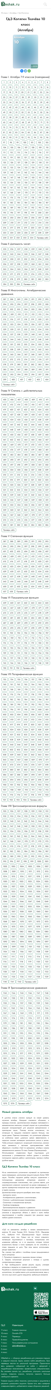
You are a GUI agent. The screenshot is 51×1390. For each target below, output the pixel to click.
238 (25, 249)
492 (25, 459)
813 (32, 719)
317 (18, 319)
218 (18, 227)
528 (32, 485)
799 (32, 709)
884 (39, 769)
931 (47, 811)
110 (47, 147)
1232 (46, 1063)
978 (32, 846)
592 (39, 541)
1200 (30, 1038)
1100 (22, 946)
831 (11, 734)
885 (46, 769)
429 (25, 414)
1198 (13, 1038)
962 (18, 836)
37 (29, 102)
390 (40, 369)
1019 (46, 876)
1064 (22, 916)
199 (32, 212)
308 (4, 314)
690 (25, 623)
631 (18, 571)
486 (32, 454)
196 (11, 212)
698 (32, 628)
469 (11, 444)
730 (11, 653)
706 (39, 633)
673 (4, 613)
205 (25, 217)
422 (25, 409)
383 (39, 364)
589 (18, 541)
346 (25, 339)
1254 (30, 1083)
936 (32, 816)
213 (32, 222)
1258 (13, 1088)
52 (22, 112)
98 (11, 142)
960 (4, 836)
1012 (38, 871)
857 (46, 749)
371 (4, 359)
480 (39, 449)
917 (25, 794)
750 (4, 668)
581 (11, 525)
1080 (5, 931)
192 (32, 207)
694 (4, 628)
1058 (22, 911)
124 (47, 157)
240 (40, 249)
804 (18, 714)
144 (39, 172)
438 (39, 419)
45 (29, 107)
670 (33, 608)
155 (18, 182)
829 (46, 729)
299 (39, 304)
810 (11, 719)
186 (40, 202)
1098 (5, 946)
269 (46, 269)
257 (11, 264)
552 (4, 505)
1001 (46, 861)
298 (32, 304)
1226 (46, 1058)
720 (39, 643)
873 (11, 764)
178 (32, 197)
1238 (46, 1068)
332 (25, 329)
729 (4, 653)
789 (11, 704)
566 (4, 515)
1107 (30, 951)
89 (4, 137)
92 (22, 137)
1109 (46, 951)
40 (47, 102)
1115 (46, 956)
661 (18, 603)
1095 (30, 941)
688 (11, 623)
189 (11, 207)
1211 (21, 1048)
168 (11, 192)
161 (11, 187)
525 (11, 485)
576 (25, 520)
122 (32, 157)
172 (40, 192)
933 (11, 816)
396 (32, 374)
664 (39, 603)
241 (47, 249)
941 (18, 821)
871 (47, 759)
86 (35, 132)
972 (39, 841)
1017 (30, 876)
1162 (13, 1008)
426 (4, 414)
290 (25, 299)
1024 (38, 881)
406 (11, 399)
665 (46, 603)
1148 (46, 993)
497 (11, 464)
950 (33, 826)
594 (4, 546)
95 (41, 137)
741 (40, 658)
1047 (30, 901)
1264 (13, 1093)
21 (28, 92)
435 (18, 419)
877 (39, 764)
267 (32, 269)
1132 (38, 971)
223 (4, 232)
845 (11, 744)
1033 (13, 891)
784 (25, 699)
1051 (13, 906)
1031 (46, 886)
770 (26, 689)
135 (25, 167)
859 (11, 754)
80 (47, 127)
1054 (38, 906)
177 (25, 197)
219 (25, 227)
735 (46, 653)
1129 (13, 971)
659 (4, 603)
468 (4, 444)
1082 (21, 931)
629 (4, 571)
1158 (30, 1003)
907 (4, 789)
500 (33, 464)
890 (33, 774)
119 (11, 157)
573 (4, 520)
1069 (13, 921)
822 (46, 724)
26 (10, 97)
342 (46, 334)
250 (11, 259)
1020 (5, 881)
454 (4, 434)
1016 (22, 876)
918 (32, 794)
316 (11, 319)
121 (25, 157)
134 (18, 167)
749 (46, 663)
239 (33, 249)
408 (26, 399)
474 (46, 444)
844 (4, 744)
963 (25, 836)
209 (4, 222)
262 (46, 264)
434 (11, 419)
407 (19, 399)
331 (18, 329)
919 (39, 794)
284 (4, 284)
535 (32, 490)
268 (39, 269)
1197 (5, 1038)
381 (25, 364)
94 (35, 137)
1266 (30, 1093)
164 (32, 187)
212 (25, 222)
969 (19, 841)
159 (47, 182)
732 (25, 653)
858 (4, 754)
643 (4, 581)
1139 (46, 976)
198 (25, 212)
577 (32, 520)
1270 (13, 1098)
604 (25, 551)
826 (25, 729)
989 (11, 856)
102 (39, 142)
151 (40, 177)
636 (4, 576)
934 (18, 816)
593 (46, 541)
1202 (46, 1038)
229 (46, 232)
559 (4, 510)
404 (46, 379)
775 (11, 694)
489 (4, 459)
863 (39, 754)
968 (11, 841)
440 (4, 424)
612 (33, 556)
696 (18, 628)
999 (31, 861)
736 (4, 658)
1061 (46, 911)
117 (47, 152)
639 (25, 576)
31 (41, 97)
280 (25, 279)
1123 (13, 966)
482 (4, 454)
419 (4, 409)
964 (32, 836)
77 (29, 127)
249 (4, 259)
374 (25, 359)
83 (16, 132)
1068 (5, 921)
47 (41, 107)
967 (4, 841)
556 (32, 505)
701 (4, 633)
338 (18, 334)
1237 (38, 1068)
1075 (13, 926)
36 (23, 102)
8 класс (4, 1339)
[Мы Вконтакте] (35, 1288)
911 (33, 789)
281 (32, 279)
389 (33, 369)
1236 (30, 1068)
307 (46, 309)
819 (25, 724)
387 (18, 369)
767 (4, 689)
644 (11, 581)
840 (25, 739)
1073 (46, 921)
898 (39, 779)
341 (39, 334)
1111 (13, 956)
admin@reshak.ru (19, 1345)
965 (39, 836)
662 (25, 603)
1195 (38, 1033)
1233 (5, 1068)
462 (11, 439)
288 (11, 299)
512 (18, 474)
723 (11, 648)
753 (4, 679)
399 (4, 379)
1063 (13, 916)
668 (18, 608)
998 (25, 861)
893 (4, 779)
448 (11, 429)
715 (4, 643)
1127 (46, 966)
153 (4, 182)
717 (18, 643)
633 (32, 571)
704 (25, 633)
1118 (21, 961)
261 (39, 264)
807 (39, 714)
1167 (5, 1013)
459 (39, 434)
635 (46, 571)
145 (47, 172)
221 (39, 227)
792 (32, 704)
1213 (38, 1048)
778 (32, 694)
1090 (38, 936)
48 (47, 107)
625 (25, 566)
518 (11, 480)
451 (32, 429)
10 (10, 87)
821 (39, 724)
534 (25, 490)
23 (41, 92)
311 (26, 314)
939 (4, 821)
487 (39, 454)
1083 (30, 931)
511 (11, 474)
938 (46, 816)
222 (46, 227)
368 (32, 354)
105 (11, 147)
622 (4, 566)
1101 (30, 946)
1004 (22, 866)
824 (11, 729)
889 (25, 774)
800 (39, 709)
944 (39, 821)
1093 (13, 941)
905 (39, 784)
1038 (5, 896)
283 (46, 279)
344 (11, 339)
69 (29, 122)
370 (46, 354)
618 (25, 561)
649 (46, 581)
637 (11, 576)
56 (47, 112)
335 (46, 329)
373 (18, 359)
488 (46, 454)
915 (11, 794)
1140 (5, 981)
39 (41, 102)
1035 (30, 891)
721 (47, 643)
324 (18, 324)
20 (22, 92)
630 (11, 571)
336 (4, 334)
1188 (30, 1028)
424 (39, 409)
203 (11, 217)
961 (11, 836)
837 (4, 739)
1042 (38, 896)
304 (25, 309)
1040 (22, 896)
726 (32, 648)
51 (16, 112)
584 (32, 525)
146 (4, 177)
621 (47, 561)
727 (39, 648)
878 (46, 764)
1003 (13, 866)
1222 (13, 1058)
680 (4, 618)
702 (11, 633)
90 (10, 137)
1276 (12, 1103)
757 (32, 679)
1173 (5, 1018)
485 (25, 454)
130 (40, 162)
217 (11, 227)
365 (11, 354)
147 (11, 177)
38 (35, 102)
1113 (30, 956)
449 (18, 429)
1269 (5, 1098)
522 (39, 480)
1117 (13, 961)
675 (18, 613)
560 (11, 510)
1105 (13, 951)
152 (47, 177)
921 (4, 799)
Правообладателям (20, 1339)
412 (4, 404)
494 (39, 459)
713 (40, 638)
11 (16, 87)
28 (23, 97)
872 (4, 764)
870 (40, 759)
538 (4, 495)
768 (11, 689)
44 (23, 107)
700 (46, 628)
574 (11, 520)
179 (39, 197)
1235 (22, 1068)
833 (25, 734)
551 (47, 500)
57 (4, 117)
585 (39, 525)
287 (4, 299)
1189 (38, 1028)
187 (47, 202)
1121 (46, 961)
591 (32, 541)
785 (32, 699)
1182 (30, 1023)
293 (46, 299)
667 (11, 608)
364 (4, 354)
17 (4, 92)
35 (17, 102)
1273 (38, 1098)
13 (29, 87)
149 (25, 177)
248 (46, 254)
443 (25, 424)
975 (11, 846)
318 (25, 319)
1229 (22, 1063)
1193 (21, 1033)
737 (11, 658)
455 (11, 434)
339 (25, 334)
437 (32, 419)
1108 (38, 951)
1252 (13, 1083)
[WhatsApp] (29, 70)
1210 (13, 1048)
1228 (13, 1063)
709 (11, 638)
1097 (46, 941)
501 (39, 464)
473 (39, 444)
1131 (30, 971)
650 (4, 586)
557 (39, 505)
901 (11, 784)
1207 (38, 1043)
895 (18, 779)
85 (29, 132)
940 (11, 821)
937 (39, 816)
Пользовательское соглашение (25, 1342)
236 (11, 249)
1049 (46, 901)
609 (12, 556)
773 (47, 689)
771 (33, 689)
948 (18, 826)
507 (32, 469)
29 (29, 97)
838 (11, 739)
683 (25, 618)
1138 (38, 976)
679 (46, 613)
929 (33, 811)
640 (33, 576)
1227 (5, 1063)
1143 (5, 993)
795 (4, 709)
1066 (38, 916)
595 (11, 546)
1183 (38, 1023)
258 (18, 264)
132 (4, 167)
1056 (5, 911)
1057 (13, 911)
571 (40, 515)
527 (25, 485)
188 (4, 207)
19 (16, 92)
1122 (5, 966)
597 (25, 546)
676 (25, 613)
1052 (21, 906)
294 (4, 304)
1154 (46, 998)
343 (4, 339)
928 (25, 811)
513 (25, 474)
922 (11, 799)
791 (25, 704)
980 (46, 846)
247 (39, 254)
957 (32, 831)
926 (11, 811)
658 (11, 591)
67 (17, 122)
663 (32, 603)
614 (47, 556)
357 (4, 349)
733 (32, 653)
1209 (5, 1048)
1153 (38, 998)
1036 (38, 891)
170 (26, 192)
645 (18, 581)
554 (18, 505)
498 (18, 464)
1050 (5, 906)
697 (25, 628)
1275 (5, 1103)
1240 (13, 1073)
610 (19, 556)
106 (18, 147)
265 (18, 269)
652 (18, 586)
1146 (30, 993)
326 (32, 324)
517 (4, 480)
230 (4, 237)
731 (18, 653)
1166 (46, 1008)
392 (4, 374)
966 (46, 836)
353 (25, 344)
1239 (5, 1073)
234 (31, 237)
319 (32, 319)
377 (47, 359)
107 (26, 147)
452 (39, 429)
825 (18, 729)
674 (11, 613)
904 (32, 784)
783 (18, 699)
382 (32, 364)
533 (18, 490)
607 (46, 551)
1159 (38, 1003)
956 (25, 831)
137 (40, 167)
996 (11, 861)
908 (11, 789)
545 (4, 500)
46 (35, 107)
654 (32, 586)
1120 (38, 961)
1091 (46, 936)
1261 (38, 1088)
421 (18, 409)
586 (46, 525)
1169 (22, 1013)
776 (18, 694)
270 (4, 274)
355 (39, 344)
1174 (13, 1018)
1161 (5, 1008)
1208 (46, 1043)
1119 (29, 961)
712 (33, 638)
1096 (38, 941)
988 (4, 856)
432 (46, 414)
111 (4, 152)
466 (39, 439)
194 (47, 207)
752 (17, 668)
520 (25, 480)
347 (32, 339)
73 (4, 127)
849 (39, 744)
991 (25, 856)
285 (11, 284)
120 (18, 157)
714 (47, 638)
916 (18, 794)
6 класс (4, 1346)
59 (16, 117)
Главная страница (19, 1330)
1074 (5, 926)
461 (4, 439)
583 (25, 525)
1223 (21, 1058)
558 (46, 505)
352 (18, 344)
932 (4, 816)
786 (39, 699)
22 (35, 92)
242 (4, 254)
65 (4, 122)
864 (46, 754)
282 (39, 279)
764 (32, 684)
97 (4, 142)
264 (11, 269)
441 (11, 424)
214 (39, 222)
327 (39, 324)
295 (11, 304)
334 (39, 329)
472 (32, 444)
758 (39, 679)
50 (10, 112)
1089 (30, 936)
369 (39, 354)
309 (12, 314)
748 (39, 663)
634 (39, 571)
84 (23, 132)
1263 (5, 1093)
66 (10, 122)
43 (16, 107)
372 (11, 359)
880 (11, 769)
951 (39, 826)
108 (33, 147)
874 (18, 764)
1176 (30, 1018)
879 (4, 769)
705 (32, 633)
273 (25, 274)
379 (11, 364)
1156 (13, 1003)
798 (25, 709)
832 (18, 734)
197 (18, 212)
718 (25, 643)
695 (11, 628)
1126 (38, 966)
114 (25, 152)
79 (41, 127)
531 (4, 490)
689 (18, 623)
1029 (30, 886)
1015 (13, 876)
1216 (13, 1053)
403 (38, 379)
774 (4, 694)
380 (18, 364)
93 (29, 137)
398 (46, 374)
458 (32, 434)
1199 (21, 1038)
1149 (5, 998)
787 (47, 699)
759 (46, 679)
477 (18, 449)
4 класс (4, 1352)
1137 (30, 976)
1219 (38, 1053)
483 (11, 454)
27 (17, 97)
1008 (5, 871)
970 (26, 841)
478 (25, 449)
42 (10, 107)
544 (46, 495)
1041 (30, 896)
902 (18, 784)
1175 (21, 1018)
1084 (38, 931)
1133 (46, 971)
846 (18, 744)
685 (39, 618)
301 (4, 309)
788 (4, 704)
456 (18, 434)
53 (29, 112)
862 (32, 754)
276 (46, 274)
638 (18, 576)
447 (4, 429)
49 (4, 112)
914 (4, 794)
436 (25, 419)
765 (39, 684)
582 (18, 525)
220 (32, 227)
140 (11, 172)
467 (46, 439)
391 (47, 369)
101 (32, 142)
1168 (13, 1013)
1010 (22, 871)
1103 (46, 946)
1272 (30, 1098)
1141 (12, 981)
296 (18, 304)
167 (4, 192)
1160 (46, 1003)
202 (4, 217)
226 (25, 232)
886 (4, 774)
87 (41, 132)
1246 (13, 1078)
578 (39, 520)
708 (4, 638)
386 (11, 369)
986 (39, 851)
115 (33, 152)
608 (4, 556)
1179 (5, 1023)
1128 (5, 971)
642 (46, 576)
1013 (46, 871)
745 (18, 663)
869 (33, 759)
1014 (5, 876)
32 (47, 97)
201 (47, 212)
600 (46, 546)
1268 (46, 1093)
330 (11, 329)
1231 (38, 1063)
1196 (46, 1033)
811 (19, 719)
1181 (21, 1023)
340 (33, 334)
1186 (13, 1028)
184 (25, 202)
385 (4, 369)
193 (39, 207)
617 (18, 561)
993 (39, 856)
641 (39, 576)
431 (39, 414)
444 (32, 424)
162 (18, 187)
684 (32, 618)
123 (39, 157)
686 (46, 618)
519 (18, 480)
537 (46, 490)
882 (25, 769)
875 (25, 764)
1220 (46, 1053)
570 (33, 515)
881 (18, 769)
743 (4, 663)
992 (32, 856)
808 (46, 714)
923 (18, 799)
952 (46, 826)
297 (25, 304)
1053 (30, 906)
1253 (21, 1083)
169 (18, 192)
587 (4, 541)
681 (11, 618)
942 (25, 821)
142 (25, 172)
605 (32, 551)
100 (24, 142)
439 (46, 419)
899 (46, 779)
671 (40, 608)
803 (11, 714)
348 (39, 339)
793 (39, 704)
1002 (5, 866)
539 (11, 495)
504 (11, 469)
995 (4, 861)
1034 (22, 891)
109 (40, 147)
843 (46, 739)
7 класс (4, 1342)
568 (18, 515)
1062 (5, 916)
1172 (46, 1013)
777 (25, 694)
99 (17, 142)
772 (39, 689)
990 (18, 856)
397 (39, 374)
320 (39, 319)
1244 (46, 1073)
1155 (5, 1003)
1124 (22, 966)
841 (32, 739)
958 (39, 831)
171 (33, 192)
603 (18, 551)
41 (4, 107)
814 (39, 719)
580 (4, 525)
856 (39, 749)
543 (39, 495)
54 (35, 112)
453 (46, 429)
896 (25, 779)
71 (41, 122)
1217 (21, 1053)
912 (40, 789)
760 (4, 684)
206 (32, 217)
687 (4, 623)
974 (4, 846)
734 (39, 653)
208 (46, 217)
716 (11, 643)
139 (4, 172)
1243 (38, 1073)
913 (47, 789)
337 (11, 334)
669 (26, 608)
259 (25, 264)
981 (4, 851)
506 (25, 469)
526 (18, 485)
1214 (46, 1048)
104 (4, 147)
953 (4, 831)
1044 (5, 901)
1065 (30, 916)
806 (32, 714)
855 (32, 749)
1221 (5, 1058)
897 (32, 779)
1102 (38, 946)
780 (46, 694)
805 (25, 714)
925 (4, 811)
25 (4, 97)
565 (46, 510)
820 (32, 724)
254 (39, 259)
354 (32, 344)
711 (26, 638)
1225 (38, 1058)
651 (11, 586)
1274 (46, 1098)
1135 (13, 976)
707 (47, 633)
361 (32, 349)
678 (39, 613)
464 (25, 439)
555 (25, 505)
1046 (22, 901)
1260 (30, 1088)
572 (46, 515)
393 (11, 374)
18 (10, 92)
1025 (46, 881)
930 (40, 811)
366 (18, 354)
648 (39, 581)
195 (4, 212)
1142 (19, 981)
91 (16, 137)
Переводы (16, 1336)
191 (25, 207)
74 (10, 127)
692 (39, 623)
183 (18, 202)
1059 (30, 911)
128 (25, 162)
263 (4, 269)
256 (4, 264)
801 (47, 709)
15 (41, 87)
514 (32, 474)
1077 (30, 926)
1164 (30, 1008)
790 (18, 704)
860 (18, 754)
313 (39, 314)
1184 (46, 1023)
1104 (5, 951)
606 (39, 551)
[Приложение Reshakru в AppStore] (41, 1314)
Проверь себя (42, 237)
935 (25, 816)
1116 (5, 961)
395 (25, 374)
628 (46, 566)
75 (17, 127)
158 (39, 182)
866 (11, 759)
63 (41, 117)
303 (18, 309)
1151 (21, 998)
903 (25, 784)
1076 (22, 926)
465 (32, 439)
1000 (39, 861)
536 (39, 490)
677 (32, 613)
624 (18, 566)
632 (25, 571)
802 (4, 714)
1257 (5, 1088)
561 (18, 510)
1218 (30, 1053)
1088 (22, 936)
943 (32, 821)
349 (46, 339)
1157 (21, 1003)
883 (32, 769)
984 (25, 851)
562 (25, 510)
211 (19, 222)
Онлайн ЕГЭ (17, 1333)
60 (23, 117)
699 (39, 628)
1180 (13, 1023)
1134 (5, 976)
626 (32, 566)
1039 (13, 896)
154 (11, 182)
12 (23, 87)
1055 (46, 906)
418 (47, 404)
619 (32, 561)
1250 (46, 1078)
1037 (46, 891)
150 (33, 177)
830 (4, 734)
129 (33, 162)
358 (11, 349)
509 (46, 469)
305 (32, 309)
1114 (38, 956)
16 (47, 87)
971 (33, 841)
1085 (46, 931)
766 (46, 684)
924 (24, 799)
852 (11, 749)
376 (39, 359)
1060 (38, 911)
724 (18, 648)
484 (18, 454)
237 (18, 249)
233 (24, 237)
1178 (46, 1018)
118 (4, 157)
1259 (22, 1088)
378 (4, 364)
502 (46, 464)
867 (18, 759)
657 (4, 591)
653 (25, 586)
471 (26, 444)
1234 (13, 1068)
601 (4, 551)
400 (13, 379)
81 (4, 132)
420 (11, 409)
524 (4, 485)
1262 (46, 1088)
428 (18, 414)
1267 (38, 1093)
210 (11, 222)
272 (18, 274)
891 (39, 774)
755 (18, 679)
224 (11, 232)
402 (29, 379)
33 (4, 102)
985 (32, 851)
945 (46, 821)
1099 (14, 946)
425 (46, 409)
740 (32, 658)
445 (39, 424)
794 (46, 704)
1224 (30, 1058)
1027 (13, 886)
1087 (13, 936)
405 (4, 399)
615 (4, 561)
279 (18, 279)
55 (41, 112)
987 (46, 851)
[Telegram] (25, 70)
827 (32, 729)
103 (47, 142)
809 (4, 719)
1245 (5, 1078)
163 (25, 187)
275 (39, 274)
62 (35, 117)
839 (18, 739)
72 (47, 122)
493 (32, 459)
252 (25, 259)
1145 (22, 993)
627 (39, 566)
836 (46, 734)
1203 (5, 1043)
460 (46, 434)
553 (11, 505)
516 (47, 474)
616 (11, 561)
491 (18, 459)
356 (46, 344)
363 (46, 349)
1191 (5, 1033)
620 (39, 561)
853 (18, 749)
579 (46, 520)
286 (18, 284)
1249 (38, 1078)
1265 (22, 1093)
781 (4, 699)
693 (46, 623)
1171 (38, 1013)
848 (32, 744)
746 (25, 663)
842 (39, 739)
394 (18, 374)
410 (40, 399)
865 (4, 759)
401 (21, 379)
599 (39, 546)
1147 (38, 993)
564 (39, 510)
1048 (38, 901)
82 (10, 132)
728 (46, 648)
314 (47, 314)
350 (4, 344)
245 (25, 254)
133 (11, 167)
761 (11, 684)
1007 (46, 866)
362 (39, 349)
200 (39, 212)
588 (11, 541)
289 (18, 299)
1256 (46, 1083)
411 (47, 399)
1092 (5, 941)
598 (32, 546)
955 (18, 831)
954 (11, 831)
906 (46, 784)
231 (11, 237)
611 (26, 556)
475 (4, 449)
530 (46, 485)
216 (4, 227)
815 (47, 719)
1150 (13, 998)
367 (25, 354)
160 (4, 187)
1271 (21, 1098)
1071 (30, 921)
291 (32, 299)
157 (33, 182)
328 (46, 324)
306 (39, 309)
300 (46, 304)
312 (33, 314)
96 (47, 137)
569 (26, 515)
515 (39, 474)
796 (11, 709)
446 (46, 424)
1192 (13, 1033)
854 (25, 749)
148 (18, 177)
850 (46, 744)
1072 (38, 921)
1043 (46, 896)
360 (25, 349)
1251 (5, 1083)
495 (46, 459)
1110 (5, 956)
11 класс (4, 1330)
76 (23, 127)
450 (25, 429)
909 (19, 789)
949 (25, 826)
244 (18, 254)
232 (18, 237)
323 (11, 324)
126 (11, 162)
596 (18, 546)
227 (32, 232)
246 (32, 254)
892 (46, 774)
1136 (22, 976)
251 (18, 259)
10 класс (4, 1333)
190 (18, 207)
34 (10, 102)
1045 (13, 901)
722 (4, 648)
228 (39, 232)
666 (4, 608)
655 (39, 586)
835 (39, 734)
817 (11, 724)
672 (46, 608)
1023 (30, 881)
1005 (30, 866)
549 (33, 500)
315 (4, 319)
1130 (22, 971)
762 (18, 684)
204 (18, 217)
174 (4, 197)
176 (18, 197)
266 (25, 269)
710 (19, 638)
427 (11, 414)
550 (40, 500)
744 (11, 663)
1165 (38, 1008)
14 (35, 87)
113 (18, 152)
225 (18, 232)
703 (18, 633)
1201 (38, 1038)
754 (11, 679)
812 (25, 719)
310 (19, 314)
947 (11, 826)
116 (40, 152)
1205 (22, 1043)
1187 (21, 1028)
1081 (13, 931)
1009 (14, 871)
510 (4, 474)
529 (39, 485)
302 (11, 309)
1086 (5, 936)
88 (47, 132)
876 (32, 764)
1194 (30, 1033)
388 (25, 369)
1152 (30, 998)
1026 (5, 886)
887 (11, 774)
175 (11, 197)
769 (18, 689)
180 (47, 197)
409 (33, 399)
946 (4, 826)
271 (11, 274)
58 (10, 117)
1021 (13, 881)
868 (26, 759)
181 (4, 202)
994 (46, 856)
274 (32, 274)
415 (25, 404)
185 (32, 202)
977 (25, 846)
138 (47, 167)
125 (4, 162)
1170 (30, 1013)
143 (32, 172)
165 (39, 187)
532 (11, 490)
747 (32, 663)
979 (39, 846)
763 (25, 684)
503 (4, 469)
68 (23, 122)
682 (18, 618)
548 (25, 500)
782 (11, 699)
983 (18, 851)
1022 (21, 881)
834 (32, 734)
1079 (46, 926)
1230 (30, 1063)
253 (32, 259)
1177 (38, 1018)
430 (33, 414)
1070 (22, 921)
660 (11, 603)
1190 (46, 1028)
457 (25, 434)
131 (47, 162)
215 (47, 222)
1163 (21, 1008)
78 (35, 127)
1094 (22, 941)
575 (18, 520)
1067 (46, 916)
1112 (21, 956)
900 (4, 784)
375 (32, 359)
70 (35, 122)
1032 (5, 891)
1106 (22, 951)
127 (18, 162)
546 (11, 500)
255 (46, 259)
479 (32, 449)
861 (25, 754)
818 (18, 724)
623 (11, 566)
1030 (38, 886)
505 (18, 469)
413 (11, 404)
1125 (30, 966)
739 (25, 658)
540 (18, 495)
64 (47, 117)
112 (11, 152)
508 (39, 469)
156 (25, 182)
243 (11, 254)
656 (46, 586)
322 (4, 324)
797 (18, 709)
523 (46, 480)
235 (4, 249)
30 (35, 97)
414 (18, 404)
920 (46, 794)
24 (47, 92)
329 (4, 329)
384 (46, 364)
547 (18, 500)
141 (18, 172)
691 (32, 623)
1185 (5, 1028)
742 (46, 658)
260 (33, 264)
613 (39, 556)
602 (11, 551)
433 (4, 419)
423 (32, 409)
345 (18, 339)
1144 (13, 993)
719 (32, 643)
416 (33, 404)
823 (4, 729)
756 (25, 679)
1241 (21, 1073)
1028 (22, 886)
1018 (38, 876)
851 (4, 749)
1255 (38, 1083)
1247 (22, 1078)
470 (19, 444)
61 (29, 117)
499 (25, 464)
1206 (30, 1043)
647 (32, 581)
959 (46, 831)
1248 (30, 1078)
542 (32, 495)
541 (25, 495)
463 (18, 439)
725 (25, 648)
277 (4, 279)
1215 (5, 1053)
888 (18, 774)
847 (25, 744)
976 (18, 846)
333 (32, 329)
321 (47, 319)
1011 (30, 871)
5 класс (4, 1349)
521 (32, 480)
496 (4, 464)
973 (46, 841)
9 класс (4, 1336)
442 (18, 424)
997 (18, 861)
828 (39, 729)
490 (11, 459)
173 (47, 192)
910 (26, 789)
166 (47, 187)
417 (40, 404)
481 (47, 449)
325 (25, 324)
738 (18, 658)
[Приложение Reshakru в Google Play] (41, 1319)
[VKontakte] (21, 70)
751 (11, 668)
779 (39, 694)
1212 (30, 1048)
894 (11, 779)
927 (18, 811)
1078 (38, 926)
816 (4, 724)
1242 (30, 1073)
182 (11, 202)
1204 (13, 1043)
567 (11, 515)
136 (33, 167)
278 (11, 279)
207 (39, 217)
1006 (38, 866)
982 (11, 851)
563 (32, 510)
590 (25, 541)
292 (39, 299)
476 (11, 449)
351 (11, 344)
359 (18, 349)
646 (25, 581)
